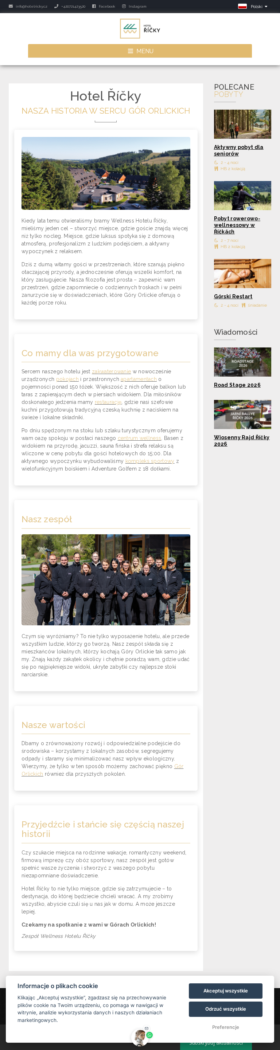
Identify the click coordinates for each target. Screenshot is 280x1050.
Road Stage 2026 (237, 385)
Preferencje (225, 1027)
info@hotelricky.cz (31, 6)
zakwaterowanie (111, 371)
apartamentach (139, 379)
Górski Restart (233, 296)
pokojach (67, 379)
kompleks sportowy (150, 461)
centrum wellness (140, 438)
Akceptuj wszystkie (225, 991)
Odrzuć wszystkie (225, 1009)
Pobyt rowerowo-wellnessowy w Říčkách (237, 225)
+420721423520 (72, 6)
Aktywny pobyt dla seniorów (239, 150)
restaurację (108, 402)
